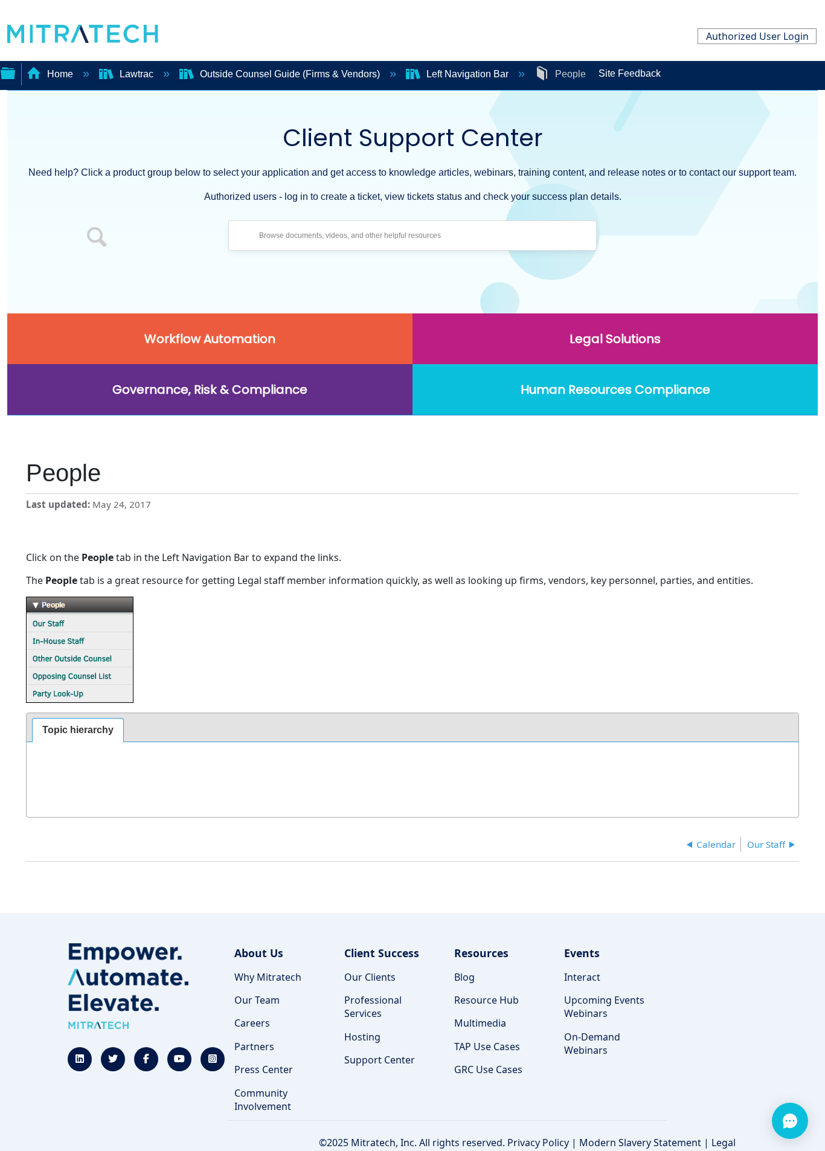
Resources (481, 953)
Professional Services (373, 1006)
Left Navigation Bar (467, 74)
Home (60, 74)
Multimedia (480, 1023)
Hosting (362, 1037)
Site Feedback (630, 73)
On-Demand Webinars (592, 1043)
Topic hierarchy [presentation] (78, 730)
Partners (254, 1046)
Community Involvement (262, 1099)
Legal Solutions (615, 338)
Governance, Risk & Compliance (209, 389)
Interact (582, 977)
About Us (258, 953)
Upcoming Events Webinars (604, 1006)
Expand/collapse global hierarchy (8, 72)
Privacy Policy (538, 1142)
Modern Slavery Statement (640, 1142)
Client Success (381, 953)
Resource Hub (486, 1000)
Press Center (263, 1069)
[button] (97, 238)
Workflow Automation (209, 338)
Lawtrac (136, 74)
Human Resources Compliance (615, 389)
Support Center (379, 1059)
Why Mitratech (267, 977)
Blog (464, 977)
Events (582, 953)
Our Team (257, 1000)
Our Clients (370, 977)
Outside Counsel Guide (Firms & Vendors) (289, 74)
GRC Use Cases (488, 1069)
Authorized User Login (757, 36)
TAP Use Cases (487, 1046)
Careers (252, 1023)
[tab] (78, 730)
